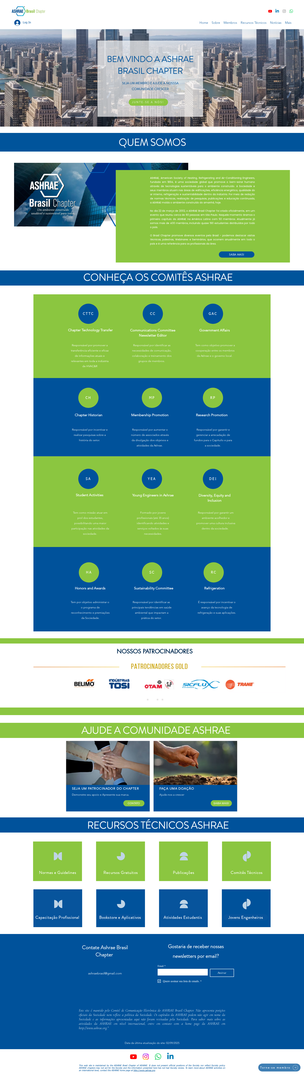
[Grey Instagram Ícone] (284, 11)
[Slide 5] (157, 699)
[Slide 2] (162, 699)
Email (162, 965)
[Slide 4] (152, 699)
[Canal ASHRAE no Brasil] (291, 11)
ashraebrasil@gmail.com (105, 973)
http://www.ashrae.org (93, 1028)
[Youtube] (270, 11)
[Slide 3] (147, 699)
